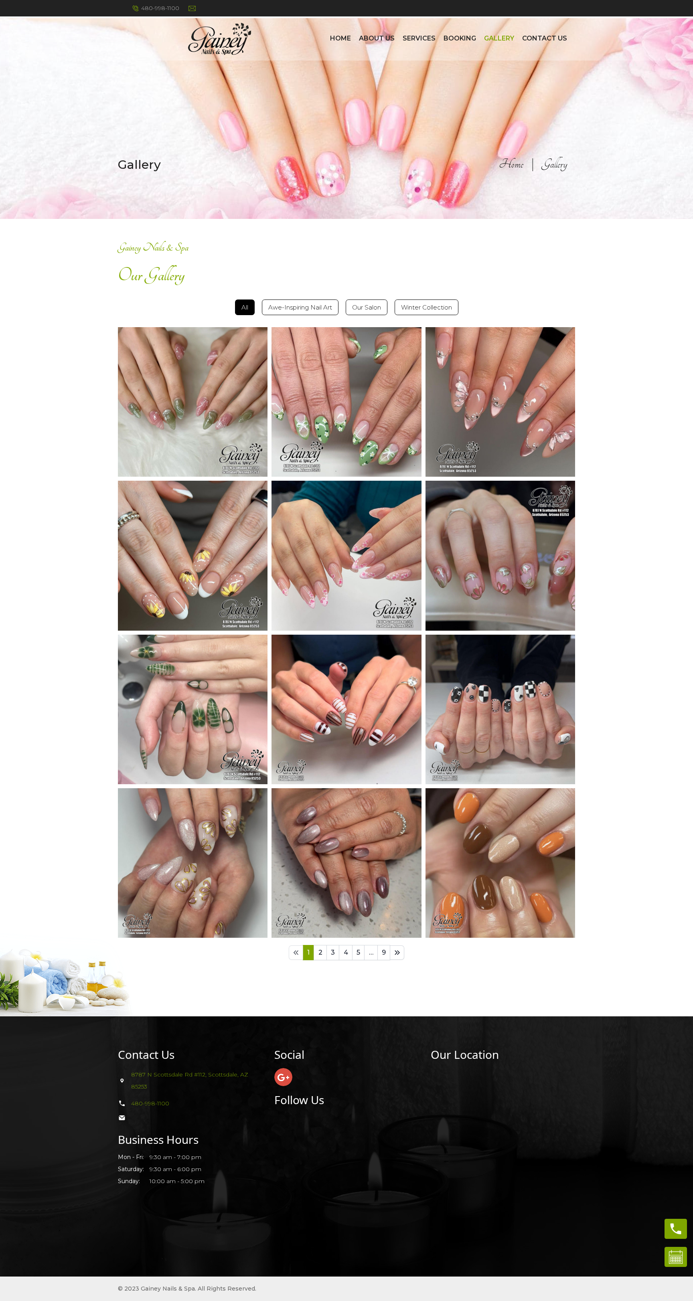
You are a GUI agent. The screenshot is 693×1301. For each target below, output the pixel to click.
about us (377, 38)
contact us (544, 38)
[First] (296, 952)
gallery (499, 38)
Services (419, 38)
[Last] (397, 952)
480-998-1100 (160, 8)
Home (340, 38)
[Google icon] (283, 1077)
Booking (460, 38)
